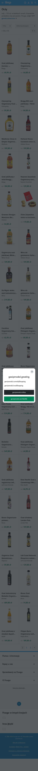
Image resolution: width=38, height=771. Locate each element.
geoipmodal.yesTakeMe (19, 399)
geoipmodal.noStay (19, 392)
